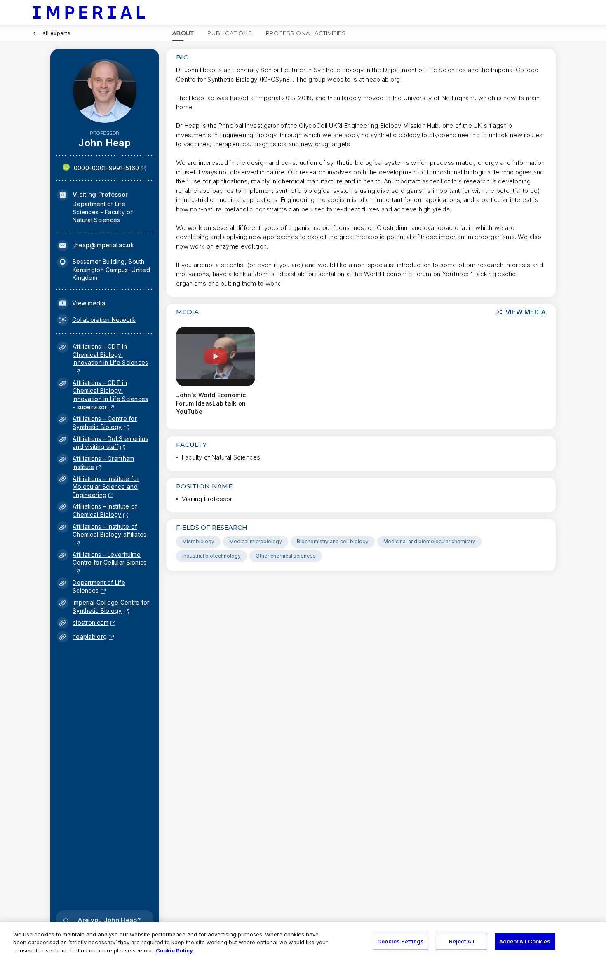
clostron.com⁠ (90, 622)
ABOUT (183, 33)
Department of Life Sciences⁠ (99, 586)
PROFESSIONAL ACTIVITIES (306, 33)
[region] (303, 940)
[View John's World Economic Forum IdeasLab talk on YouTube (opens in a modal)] (215, 356)
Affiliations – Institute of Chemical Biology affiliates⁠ (110, 534)
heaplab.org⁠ (90, 636)
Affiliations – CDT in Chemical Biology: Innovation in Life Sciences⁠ (110, 358)
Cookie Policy (174, 950)
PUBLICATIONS (229, 33)
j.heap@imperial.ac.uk (103, 245)
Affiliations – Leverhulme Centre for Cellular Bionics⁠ (110, 562)
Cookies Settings (400, 941)
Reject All (461, 941)
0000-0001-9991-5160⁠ (106, 168)
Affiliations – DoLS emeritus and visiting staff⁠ (110, 442)
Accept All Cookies (524, 941)
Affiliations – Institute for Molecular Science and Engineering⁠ (106, 486)
